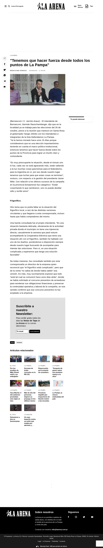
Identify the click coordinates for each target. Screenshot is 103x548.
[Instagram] (76, 517)
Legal (39, 541)
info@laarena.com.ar (60, 529)
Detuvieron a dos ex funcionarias (15, 419)
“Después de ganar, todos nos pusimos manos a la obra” (57, 372)
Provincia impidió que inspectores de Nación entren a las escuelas (44, 397)
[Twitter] (84, 517)
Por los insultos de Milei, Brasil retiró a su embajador (14, 372)
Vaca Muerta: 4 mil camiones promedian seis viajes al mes (15, 397)
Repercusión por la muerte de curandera (43, 370)
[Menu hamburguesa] (5, 6)
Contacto (62, 541)
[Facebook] (68, 517)
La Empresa (46, 541)
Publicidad (55, 541)
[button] (4, 64)
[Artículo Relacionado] (16, 359)
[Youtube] (92, 517)
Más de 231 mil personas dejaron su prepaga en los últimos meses (30, 397)
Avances (19, 342)
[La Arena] (51, 6)
